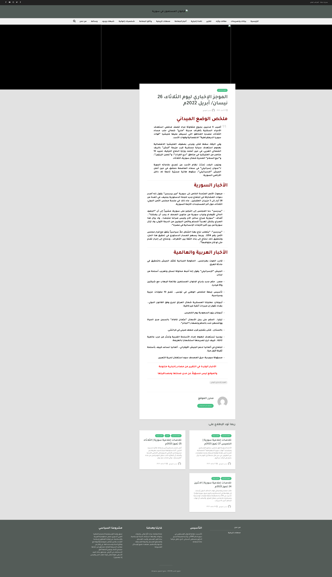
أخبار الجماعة (180, 21)
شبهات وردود (108, 21)
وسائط (94, 21)
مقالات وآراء (221, 21)
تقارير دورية (216, 435)
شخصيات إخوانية (127, 21)
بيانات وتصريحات (238, 21)
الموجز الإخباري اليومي (218, 382)
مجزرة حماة (324, 2)
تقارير (208, 21)
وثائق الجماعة (145, 21)
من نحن (83, 21)
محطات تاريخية (163, 21)
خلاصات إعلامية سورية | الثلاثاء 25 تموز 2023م (163, 442)
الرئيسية (254, 21)
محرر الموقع (207, 110)
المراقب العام (314, 2)
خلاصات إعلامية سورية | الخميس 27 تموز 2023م (217, 442)
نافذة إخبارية (196, 21)
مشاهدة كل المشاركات (205, 406)
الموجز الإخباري (222, 90)
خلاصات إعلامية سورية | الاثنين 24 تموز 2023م (212, 485)
